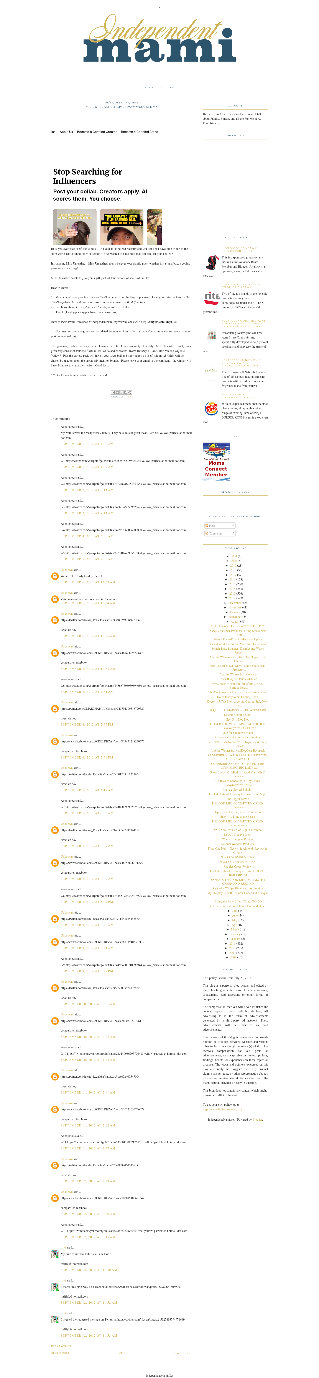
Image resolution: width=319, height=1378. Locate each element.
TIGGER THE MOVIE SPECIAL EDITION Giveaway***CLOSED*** (237, 726)
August (235, 621)
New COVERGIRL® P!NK (238, 857)
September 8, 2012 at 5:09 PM (87, 902)
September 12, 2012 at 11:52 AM (89, 1302)
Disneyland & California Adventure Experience (238, 644)
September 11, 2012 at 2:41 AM (88, 1092)
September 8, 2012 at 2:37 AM (87, 846)
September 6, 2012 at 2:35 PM (87, 724)
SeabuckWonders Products (237, 844)
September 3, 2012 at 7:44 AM (87, 513)
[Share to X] (121, 392)
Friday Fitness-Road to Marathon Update (237, 639)
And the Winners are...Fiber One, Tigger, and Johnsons (237, 659)
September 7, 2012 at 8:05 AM (87, 813)
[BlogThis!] (117, 392)
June (235, 915)
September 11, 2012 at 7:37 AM (88, 1148)
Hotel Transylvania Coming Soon (237, 697)
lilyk (63, 1247)
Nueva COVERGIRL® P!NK (238, 862)
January (235, 939)
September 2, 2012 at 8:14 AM (87, 490)
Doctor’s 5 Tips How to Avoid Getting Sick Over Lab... (237, 703)
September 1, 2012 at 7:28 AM (87, 444)
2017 (233, 575)
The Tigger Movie (237, 799)
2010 (232, 948)
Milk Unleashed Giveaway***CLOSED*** (237, 626)
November (235, 607)
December (235, 603)
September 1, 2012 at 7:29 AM (87, 467)
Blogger (257, 1119)
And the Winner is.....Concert (237, 674)
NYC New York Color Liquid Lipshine (237, 830)
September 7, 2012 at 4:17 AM (87, 790)
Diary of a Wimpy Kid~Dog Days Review (237, 888)
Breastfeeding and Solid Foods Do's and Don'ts (237, 906)
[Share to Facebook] (125, 392)
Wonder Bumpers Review (237, 839)
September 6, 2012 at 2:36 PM (87, 757)
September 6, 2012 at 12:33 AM (88, 582)
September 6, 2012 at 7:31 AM (87, 692)
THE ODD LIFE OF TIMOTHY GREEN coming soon (237, 823)
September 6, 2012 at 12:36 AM (88, 636)
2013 (232, 593)
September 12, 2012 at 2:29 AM (88, 1181)
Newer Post (182, 1353)
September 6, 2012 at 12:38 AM (88, 669)
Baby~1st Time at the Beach (237, 816)
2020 (234, 561)
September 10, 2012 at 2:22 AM (88, 1037)
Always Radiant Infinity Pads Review (237, 737)
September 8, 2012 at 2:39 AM (87, 879)
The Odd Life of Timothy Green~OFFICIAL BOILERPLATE (237, 873)
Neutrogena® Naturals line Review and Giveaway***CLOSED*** (241, 363)
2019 (233, 565)
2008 (233, 957)
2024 (234, 556)
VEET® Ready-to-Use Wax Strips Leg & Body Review (237, 744)
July (234, 911)
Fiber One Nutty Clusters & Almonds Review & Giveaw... (237, 850)
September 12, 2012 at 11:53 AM (89, 1335)
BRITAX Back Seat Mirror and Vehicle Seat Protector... (237, 668)
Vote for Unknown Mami (237, 733)
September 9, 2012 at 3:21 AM (87, 948)
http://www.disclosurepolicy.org (222, 1109)
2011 (232, 943)
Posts (211, 525)
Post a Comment (61, 1346)
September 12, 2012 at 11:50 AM (89, 1270)
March (235, 929)
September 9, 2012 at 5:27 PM (87, 971)
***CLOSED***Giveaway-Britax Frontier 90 (241, 249)
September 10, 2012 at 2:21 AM (88, 1004)
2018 (233, 570)
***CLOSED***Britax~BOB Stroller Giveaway (241, 286)
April (235, 925)
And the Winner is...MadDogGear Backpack (237, 750)
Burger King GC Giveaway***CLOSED (238, 396)
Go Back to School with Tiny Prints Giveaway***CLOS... (237, 783)
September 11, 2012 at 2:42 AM (88, 1125)
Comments (215, 533)
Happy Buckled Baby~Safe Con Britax (237, 812)
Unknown (67, 570)
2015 (232, 584)
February (234, 934)
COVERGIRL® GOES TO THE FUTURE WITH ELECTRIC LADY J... (237, 766)
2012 (232, 598)
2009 (232, 953)
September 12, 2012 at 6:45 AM (88, 1237)
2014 (232, 589)
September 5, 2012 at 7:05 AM (87, 559)
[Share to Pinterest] (130, 392)
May (235, 920)
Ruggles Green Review (238, 866)
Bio (172, 87)
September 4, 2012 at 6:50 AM (87, 536)
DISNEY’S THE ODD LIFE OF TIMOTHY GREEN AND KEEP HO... (237, 882)
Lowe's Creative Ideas (237, 834)
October (235, 612)
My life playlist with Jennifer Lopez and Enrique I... (237, 895)
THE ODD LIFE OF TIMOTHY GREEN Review (237, 805)
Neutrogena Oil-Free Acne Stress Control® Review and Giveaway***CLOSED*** (244, 323)
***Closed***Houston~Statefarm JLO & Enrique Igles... (237, 686)
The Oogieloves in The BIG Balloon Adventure (237, 692)
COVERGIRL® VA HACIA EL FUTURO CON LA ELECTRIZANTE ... (237, 757)
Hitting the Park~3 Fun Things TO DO (238, 901)
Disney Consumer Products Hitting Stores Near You (237, 633)
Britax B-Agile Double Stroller (238, 679)
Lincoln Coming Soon (237, 715)
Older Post (60, 1353)
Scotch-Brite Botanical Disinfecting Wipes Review (238, 650)
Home (149, 87)
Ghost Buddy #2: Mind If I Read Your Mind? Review (237, 774)
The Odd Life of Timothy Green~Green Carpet (238, 794)
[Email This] (113, 392)
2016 (232, 579)
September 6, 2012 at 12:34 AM (88, 603)
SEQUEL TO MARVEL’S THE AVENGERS (237, 710)
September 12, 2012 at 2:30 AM (88, 1214)
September (235, 617)
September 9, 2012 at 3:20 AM (87, 925)
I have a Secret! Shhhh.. (237, 789)
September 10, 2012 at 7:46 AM (88, 1060)
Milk (128, 396)
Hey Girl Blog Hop (237, 719)
